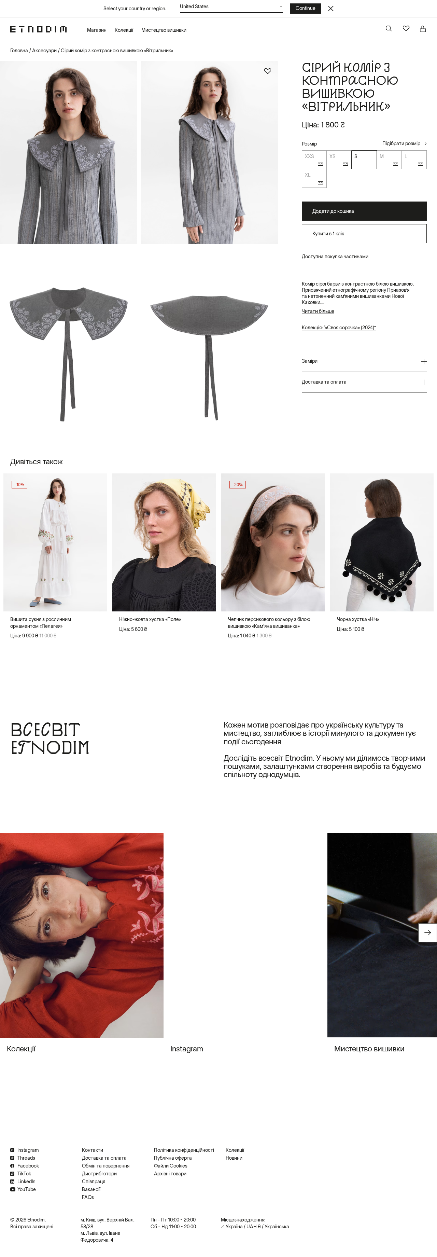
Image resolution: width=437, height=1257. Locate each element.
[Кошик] (423, 29)
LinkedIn (26, 1181)
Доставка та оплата (104, 1158)
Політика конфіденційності (184, 1150)
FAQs (88, 1197)
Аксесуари (44, 50)
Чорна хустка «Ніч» (358, 619)
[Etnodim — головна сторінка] (38, 29)
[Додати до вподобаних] (267, 71)
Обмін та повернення (105, 1166)
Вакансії (91, 1189)
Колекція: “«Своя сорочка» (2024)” (339, 327)
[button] (231, 8)
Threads (26, 1158)
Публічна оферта (173, 1158)
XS (332, 157)
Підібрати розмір (401, 143)
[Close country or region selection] (331, 8)
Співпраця (93, 1181)
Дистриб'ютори (99, 1173)
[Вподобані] (406, 29)
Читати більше (318, 311)
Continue (305, 8)
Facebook (28, 1166)
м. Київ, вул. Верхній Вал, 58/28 (108, 1223)
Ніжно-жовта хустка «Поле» (150, 619)
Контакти (92, 1150)
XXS (309, 157)
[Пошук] (389, 29)
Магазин (97, 30)
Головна (19, 50)
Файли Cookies (170, 1166)
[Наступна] (95, 542)
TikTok (24, 1173)
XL (308, 175)
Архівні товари (170, 1173)
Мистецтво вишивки (163, 30)
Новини (234, 1158)
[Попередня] (14, 542)
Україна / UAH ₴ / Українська (257, 1226)
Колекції (124, 30)
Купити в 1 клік (328, 234)
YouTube (26, 1189)
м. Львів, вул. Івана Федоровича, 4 (101, 1236)
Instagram (28, 1150)
